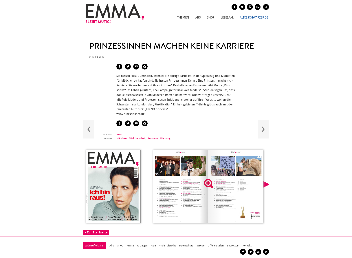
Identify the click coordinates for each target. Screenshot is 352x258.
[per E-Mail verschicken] (136, 66)
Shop (210, 17)
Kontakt (247, 245)
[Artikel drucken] (145, 66)
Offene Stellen (216, 245)
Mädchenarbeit (137, 138)
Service (200, 245)
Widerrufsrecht (167, 245)
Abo (198, 17)
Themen (183, 17)
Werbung (165, 138)
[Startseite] (115, 13)
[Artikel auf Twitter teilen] (128, 66)
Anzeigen (142, 245)
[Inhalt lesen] (208, 183)
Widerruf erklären (94, 245)
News (119, 134)
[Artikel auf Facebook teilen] (119, 66)
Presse (130, 245)
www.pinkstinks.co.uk (130, 114)
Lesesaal (227, 17)
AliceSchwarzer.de (254, 17)
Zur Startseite (97, 232)
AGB (153, 245)
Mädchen (121, 138)
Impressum (233, 245)
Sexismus (153, 138)
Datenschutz (186, 245)
